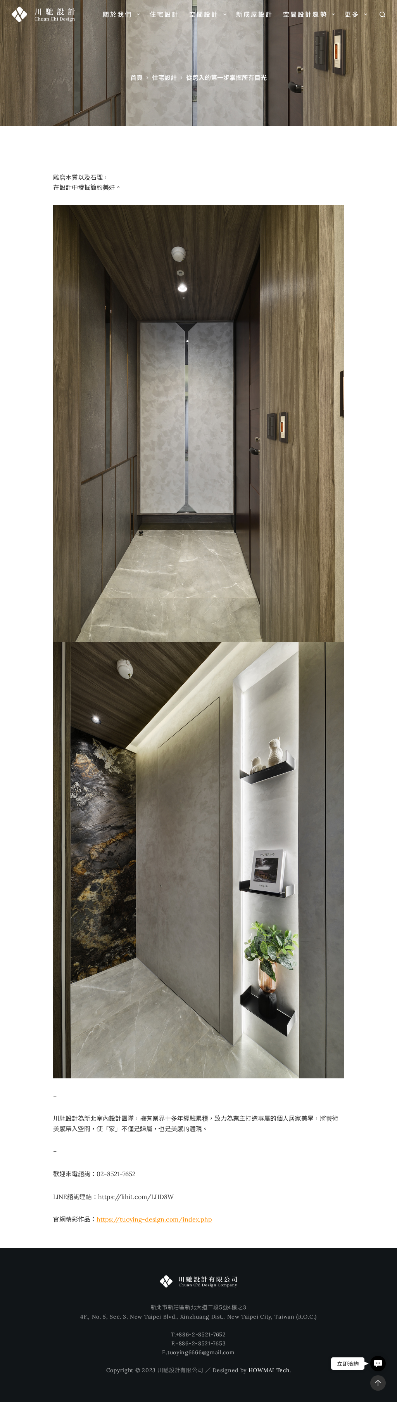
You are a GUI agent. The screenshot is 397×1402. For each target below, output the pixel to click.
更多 (352, 14)
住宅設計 (165, 14)
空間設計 (204, 14)
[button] (378, 1363)
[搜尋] (382, 14)
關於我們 (118, 14)
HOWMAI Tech (269, 1370)
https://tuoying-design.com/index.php (154, 1219)
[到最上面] (378, 1383)
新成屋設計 (254, 14)
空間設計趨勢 (305, 14)
